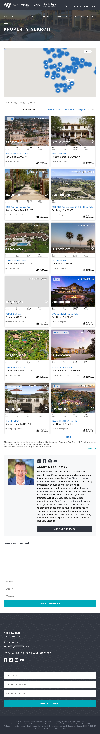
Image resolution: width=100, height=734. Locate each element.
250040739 (42, 225)
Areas (46, 16)
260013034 (42, 118)
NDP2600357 (41, 332)
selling (40, 514)
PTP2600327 (41, 279)
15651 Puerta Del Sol (15, 367)
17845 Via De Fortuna (62, 367)
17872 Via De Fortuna (15, 260)
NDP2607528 (41, 386)
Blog (90, 16)
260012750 (89, 279)
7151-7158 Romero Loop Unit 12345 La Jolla (72, 207)
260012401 (89, 225)
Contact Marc (50, 701)
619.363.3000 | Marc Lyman (82, 6)
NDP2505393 (88, 118)
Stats (60, 16)
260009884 (88, 172)
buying (82, 511)
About (7, 23)
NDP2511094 (41, 172)
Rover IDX (91, 448)
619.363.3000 (14, 640)
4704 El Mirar (12, 421)
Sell (20, 16)
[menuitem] (54, 110)
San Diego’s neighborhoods (69, 501)
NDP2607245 (87, 332)
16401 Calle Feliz (59, 153)
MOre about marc (64, 529)
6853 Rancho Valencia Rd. (17, 207)
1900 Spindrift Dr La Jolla (17, 153)
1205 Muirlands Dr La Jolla (64, 421)
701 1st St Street (13, 314)
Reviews (8, 16)
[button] (61, 85)
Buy (33, 16)
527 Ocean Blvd (59, 260)
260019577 (89, 386)
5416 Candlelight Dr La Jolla (65, 314)
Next (68, 437)
